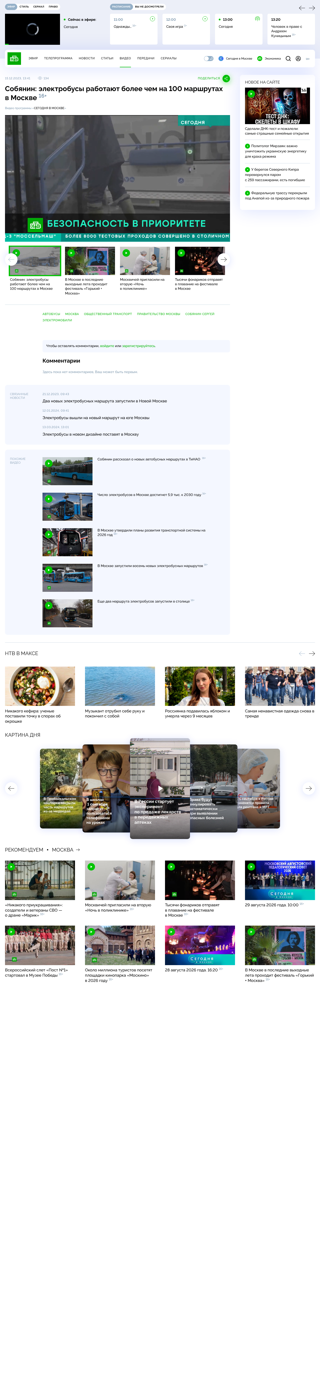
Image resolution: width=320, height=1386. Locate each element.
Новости (87, 58)
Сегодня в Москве (239, 58)
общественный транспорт (108, 314)
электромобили (57, 320)
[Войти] (298, 58)
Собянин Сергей (199, 314)
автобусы (51, 314)
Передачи (145, 58)
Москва (72, 314)
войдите (107, 346)
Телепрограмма (58, 58)
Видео (125, 58)
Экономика (273, 58)
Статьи (107, 58)
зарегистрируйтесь (138, 346)
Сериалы (169, 58)
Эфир (33, 58)
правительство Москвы (158, 314)
